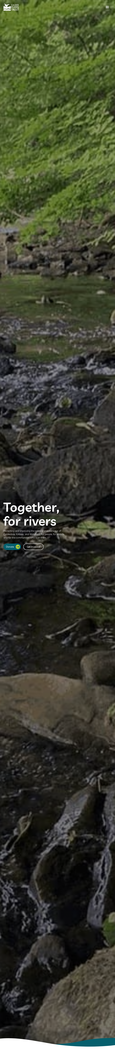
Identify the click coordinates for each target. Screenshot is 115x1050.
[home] (11, 7)
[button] (107, 7)
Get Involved (33, 546)
